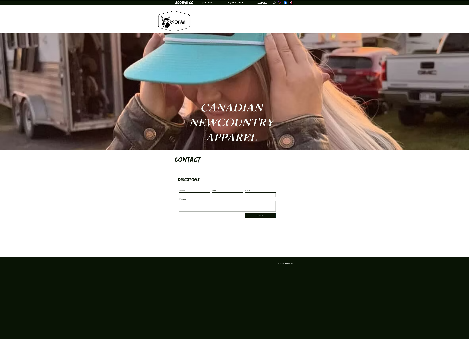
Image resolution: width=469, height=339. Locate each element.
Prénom (182, 190)
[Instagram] (279, 2)
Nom (214, 190)
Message (182, 199)
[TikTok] (291, 2)
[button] (207, 2)
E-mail (247, 190)
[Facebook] (285, 2)
